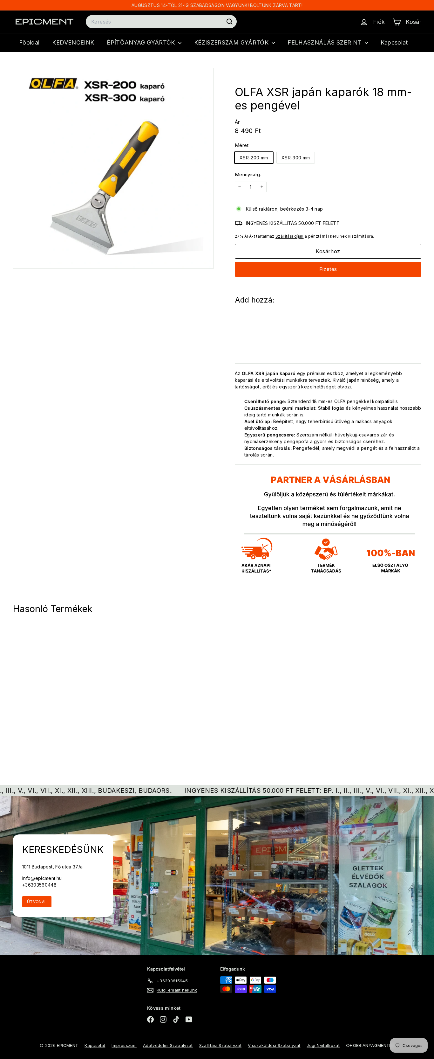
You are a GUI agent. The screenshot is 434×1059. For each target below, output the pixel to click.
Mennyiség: (248, 174)
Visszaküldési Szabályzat (274, 1045)
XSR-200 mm (254, 157)
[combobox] (161, 21)
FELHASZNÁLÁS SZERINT (325, 42)
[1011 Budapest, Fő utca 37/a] (217, 875)
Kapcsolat (394, 42)
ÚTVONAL (37, 901)
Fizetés (328, 269)
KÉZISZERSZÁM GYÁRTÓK (232, 42)
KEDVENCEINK (73, 42)
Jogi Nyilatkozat (323, 1045)
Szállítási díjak (289, 236)
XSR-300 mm (295, 157)
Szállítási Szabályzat (220, 1045)
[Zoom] (113, 168)
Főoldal (29, 42)
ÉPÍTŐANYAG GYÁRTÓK (142, 42)
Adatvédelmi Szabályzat (168, 1045)
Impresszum (124, 1045)
